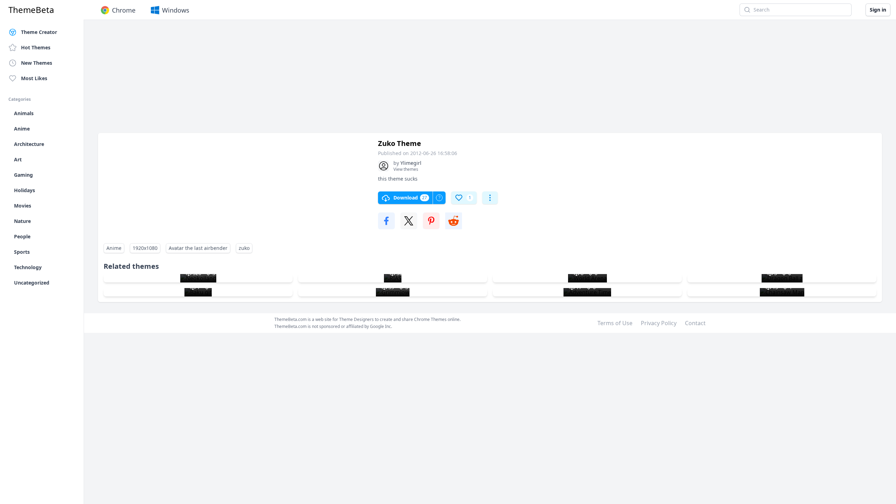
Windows (175, 10)
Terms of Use (614, 323)
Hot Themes (35, 47)
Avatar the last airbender (198, 248)
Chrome (123, 10)
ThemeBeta (31, 9)
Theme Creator (39, 32)
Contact (695, 323)
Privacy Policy (659, 323)
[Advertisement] (308, 80)
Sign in (878, 9)
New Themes (36, 62)
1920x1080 (145, 248)
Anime (113, 248)
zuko (244, 248)
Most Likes (34, 78)
